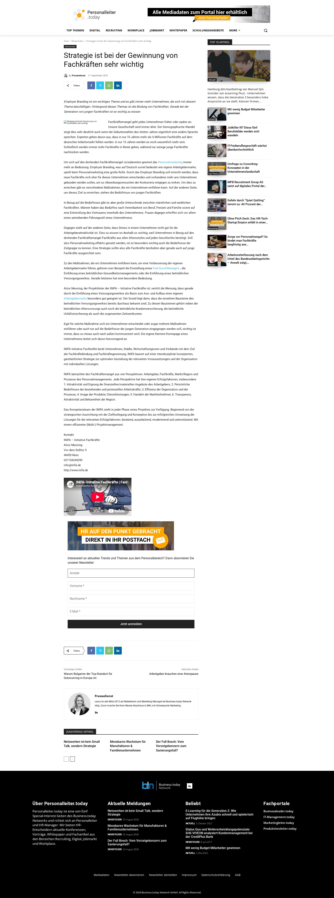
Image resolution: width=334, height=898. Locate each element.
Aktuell (212, 79)
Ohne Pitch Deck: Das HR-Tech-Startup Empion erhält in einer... (247, 220)
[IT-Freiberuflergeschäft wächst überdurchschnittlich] (217, 150)
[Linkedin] (118, 85)
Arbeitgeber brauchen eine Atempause (173, 674)
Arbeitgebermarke (75, 298)
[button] (265, 30)
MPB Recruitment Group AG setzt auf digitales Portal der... (247, 184)
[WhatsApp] (109, 85)
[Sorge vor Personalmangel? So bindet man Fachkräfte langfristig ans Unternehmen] (217, 241)
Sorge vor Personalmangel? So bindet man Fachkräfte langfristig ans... (247, 240)
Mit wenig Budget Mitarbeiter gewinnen (213, 848)
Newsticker (78, 41)
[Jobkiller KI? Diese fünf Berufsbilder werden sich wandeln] (217, 132)
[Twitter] (100, 85)
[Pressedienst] (66, 75)
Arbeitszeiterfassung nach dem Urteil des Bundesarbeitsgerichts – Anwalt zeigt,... (248, 258)
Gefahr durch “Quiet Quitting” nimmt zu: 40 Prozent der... (246, 202)
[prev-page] (66, 759)
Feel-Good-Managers (166, 268)
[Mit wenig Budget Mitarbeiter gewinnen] (217, 114)
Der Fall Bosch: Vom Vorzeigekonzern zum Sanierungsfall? (171, 746)
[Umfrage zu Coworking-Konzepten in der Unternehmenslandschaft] (217, 168)
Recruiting (213, 228)
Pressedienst (78, 75)
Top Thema (213, 173)
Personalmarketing (170, 162)
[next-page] (72, 759)
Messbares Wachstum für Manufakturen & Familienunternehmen (128, 746)
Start (66, 41)
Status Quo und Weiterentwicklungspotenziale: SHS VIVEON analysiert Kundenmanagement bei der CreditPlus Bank (219, 833)
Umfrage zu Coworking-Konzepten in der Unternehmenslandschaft (243, 167)
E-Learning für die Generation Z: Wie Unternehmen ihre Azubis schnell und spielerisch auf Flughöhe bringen (219, 814)
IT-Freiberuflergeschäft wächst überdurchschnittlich (247, 147)
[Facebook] (91, 85)
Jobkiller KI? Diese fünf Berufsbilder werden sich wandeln (243, 131)
